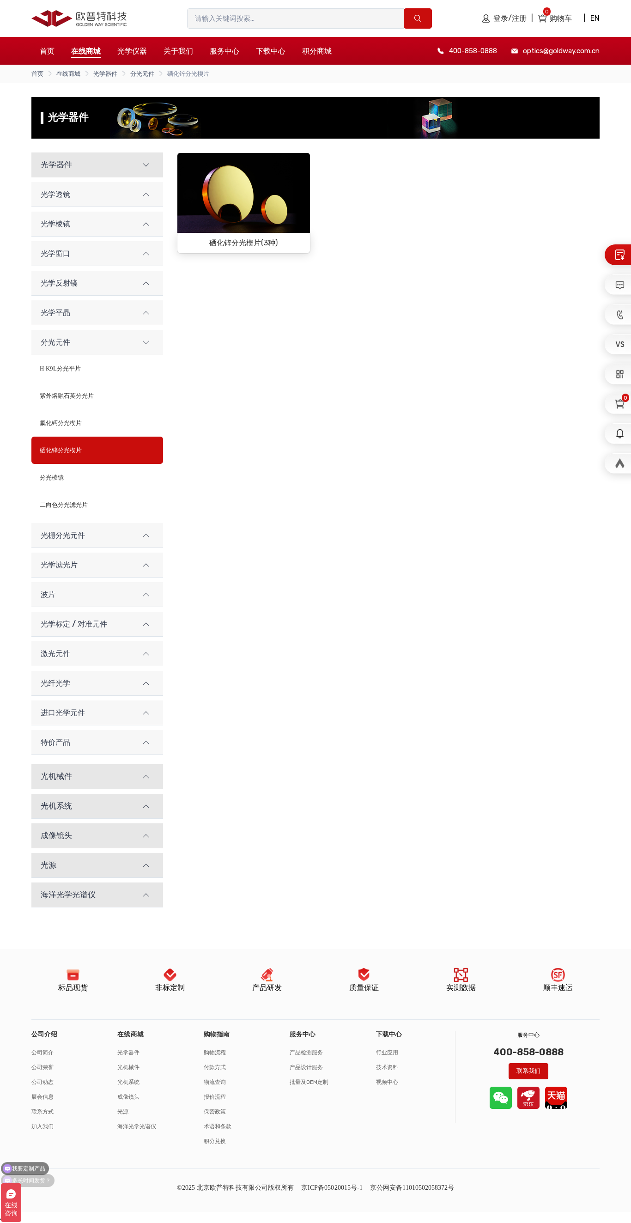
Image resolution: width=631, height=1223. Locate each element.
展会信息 (42, 1097)
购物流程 (215, 1052)
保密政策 (215, 1111)
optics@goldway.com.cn (561, 51)
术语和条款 (217, 1126)
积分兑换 (215, 1141)
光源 (122, 1111)
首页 (47, 51)
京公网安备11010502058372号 (412, 1187)
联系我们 (528, 1070)
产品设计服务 (306, 1067)
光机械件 (128, 1067)
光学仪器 (132, 51)
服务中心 (224, 51)
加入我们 (42, 1126)
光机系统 (128, 1082)
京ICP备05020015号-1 (331, 1187)
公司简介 (42, 1052)
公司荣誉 (42, 1067)
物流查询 (215, 1082)
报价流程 (215, 1097)
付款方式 (215, 1067)
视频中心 (387, 1082)
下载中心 (270, 51)
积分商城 (317, 51)
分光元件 (142, 73)
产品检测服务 (306, 1052)
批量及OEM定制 (309, 1082)
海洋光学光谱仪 (136, 1126)
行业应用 (387, 1052)
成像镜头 (128, 1097)
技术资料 (387, 1067)
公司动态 (42, 1082)
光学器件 (105, 73)
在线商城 (68, 73)
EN (595, 18)
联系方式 (42, 1111)
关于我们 (178, 51)
